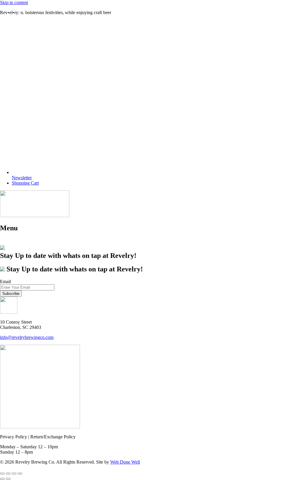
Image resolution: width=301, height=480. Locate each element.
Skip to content (14, 2)
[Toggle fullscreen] (8, 473)
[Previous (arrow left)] (2, 479)
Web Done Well (125, 461)
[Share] (14, 473)
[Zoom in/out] (2, 473)
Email (5, 281)
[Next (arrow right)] (8, 479)
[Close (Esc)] (20, 473)
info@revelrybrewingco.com (26, 337)
